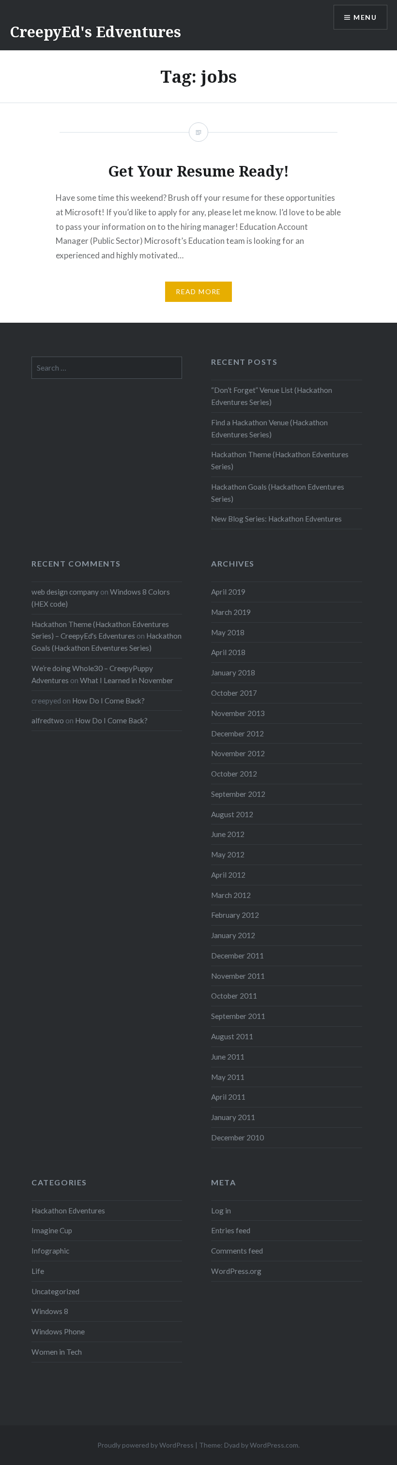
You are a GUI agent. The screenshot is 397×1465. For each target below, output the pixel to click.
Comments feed (237, 1250)
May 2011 (227, 1077)
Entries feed (230, 1230)
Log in (221, 1210)
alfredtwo (47, 720)
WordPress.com (274, 1445)
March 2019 (231, 612)
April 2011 (228, 1096)
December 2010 (237, 1137)
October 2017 (234, 692)
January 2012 (233, 935)
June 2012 (227, 834)
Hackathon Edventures (68, 1210)
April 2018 (228, 652)
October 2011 (234, 995)
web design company (65, 591)
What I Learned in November (126, 680)
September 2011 (238, 1016)
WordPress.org (236, 1271)
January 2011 (233, 1117)
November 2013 (238, 713)
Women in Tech (56, 1351)
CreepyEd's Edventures (95, 32)
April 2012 (228, 874)
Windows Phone (58, 1331)
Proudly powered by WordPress (145, 1445)
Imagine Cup (51, 1230)
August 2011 (232, 1036)
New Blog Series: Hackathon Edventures (276, 518)
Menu (365, 17)
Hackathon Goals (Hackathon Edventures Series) (277, 492)
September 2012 (238, 794)
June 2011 (227, 1056)
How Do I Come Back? (108, 700)
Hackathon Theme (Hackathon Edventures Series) (280, 460)
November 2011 (238, 976)
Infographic (50, 1250)
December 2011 (237, 955)
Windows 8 (49, 1311)
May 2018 (227, 632)
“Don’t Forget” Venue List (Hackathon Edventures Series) (271, 396)
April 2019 (228, 591)
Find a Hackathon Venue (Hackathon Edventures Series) (269, 428)
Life (37, 1271)
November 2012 (238, 753)
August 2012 (232, 814)
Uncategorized (55, 1291)
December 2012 (237, 733)
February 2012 (235, 915)
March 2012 (231, 895)
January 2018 (233, 672)
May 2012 (227, 854)
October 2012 (234, 773)
